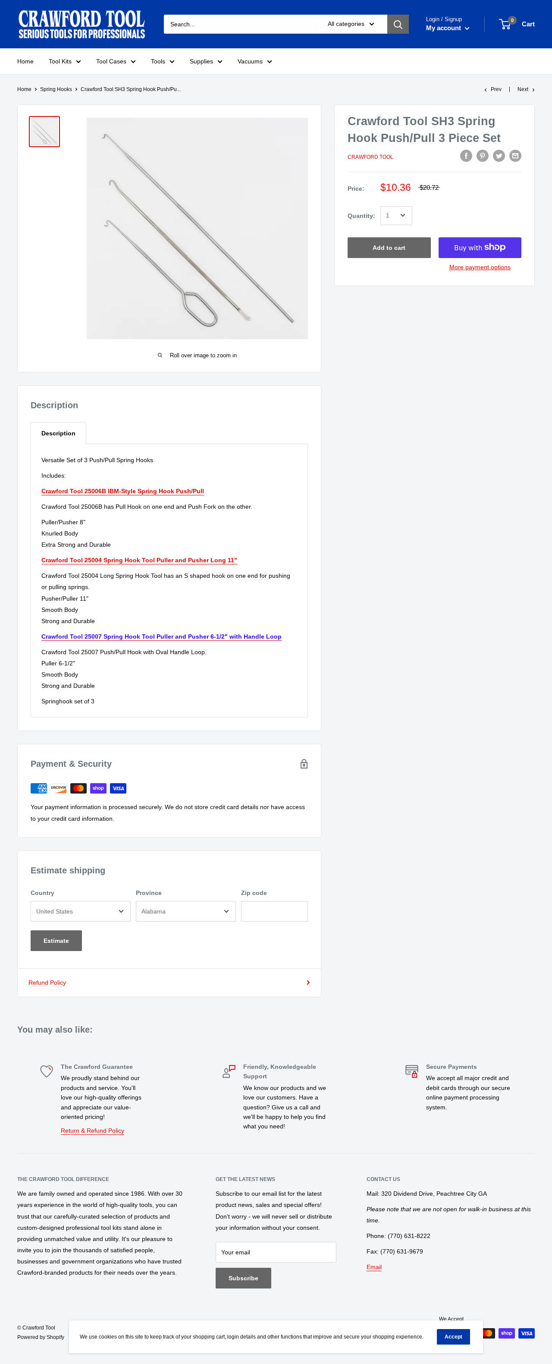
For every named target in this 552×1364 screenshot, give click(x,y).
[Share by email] (515, 156)
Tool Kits (60, 61)
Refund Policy (47, 982)
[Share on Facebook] (466, 156)
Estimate (56, 940)
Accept (453, 1337)
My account (444, 28)
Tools (158, 61)
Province (149, 892)
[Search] (398, 24)
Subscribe (243, 1278)
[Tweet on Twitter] (499, 156)
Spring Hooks (56, 89)
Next (523, 89)
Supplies (201, 61)
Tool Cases (111, 61)
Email (374, 1266)
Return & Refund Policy (92, 1130)
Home (25, 61)
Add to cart (389, 247)
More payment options (480, 266)
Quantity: (361, 215)
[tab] (58, 433)
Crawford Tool (370, 157)
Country (42, 892)
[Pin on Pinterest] (483, 156)
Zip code (254, 892)
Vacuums (250, 61)
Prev (496, 89)
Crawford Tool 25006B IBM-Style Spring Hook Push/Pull (122, 491)
